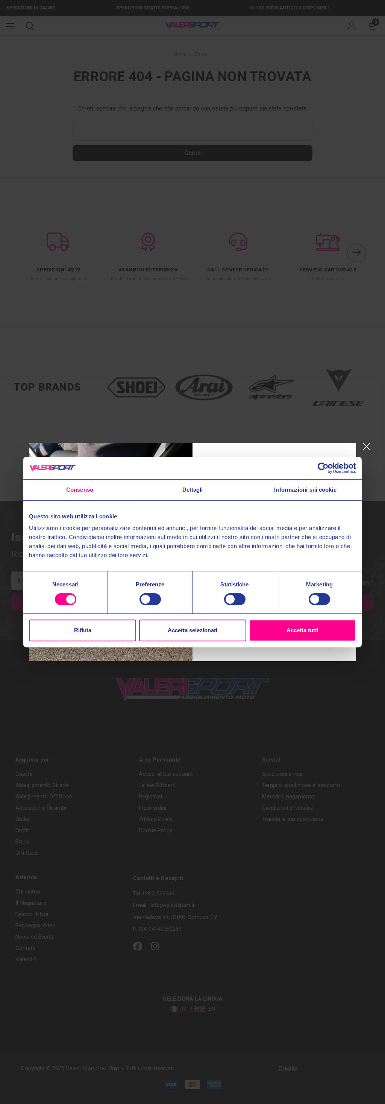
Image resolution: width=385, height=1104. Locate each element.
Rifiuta (82, 630)
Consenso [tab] (79, 489)
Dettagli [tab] (192, 489)
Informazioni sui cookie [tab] (305, 489)
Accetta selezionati (192, 630)
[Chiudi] (366, 446)
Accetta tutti (302, 630)
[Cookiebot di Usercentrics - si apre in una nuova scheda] (323, 468)
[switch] (150, 599)
